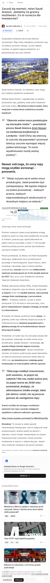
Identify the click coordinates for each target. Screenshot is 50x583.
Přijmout (18, 580)
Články (20, 2)
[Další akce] (44, 515)
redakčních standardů (39, 450)
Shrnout (8, 30)
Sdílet (20, 30)
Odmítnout (7, 580)
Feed (11, 2)
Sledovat (23, 476)
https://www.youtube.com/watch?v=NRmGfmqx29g (25, 418)
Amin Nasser (39, 128)
